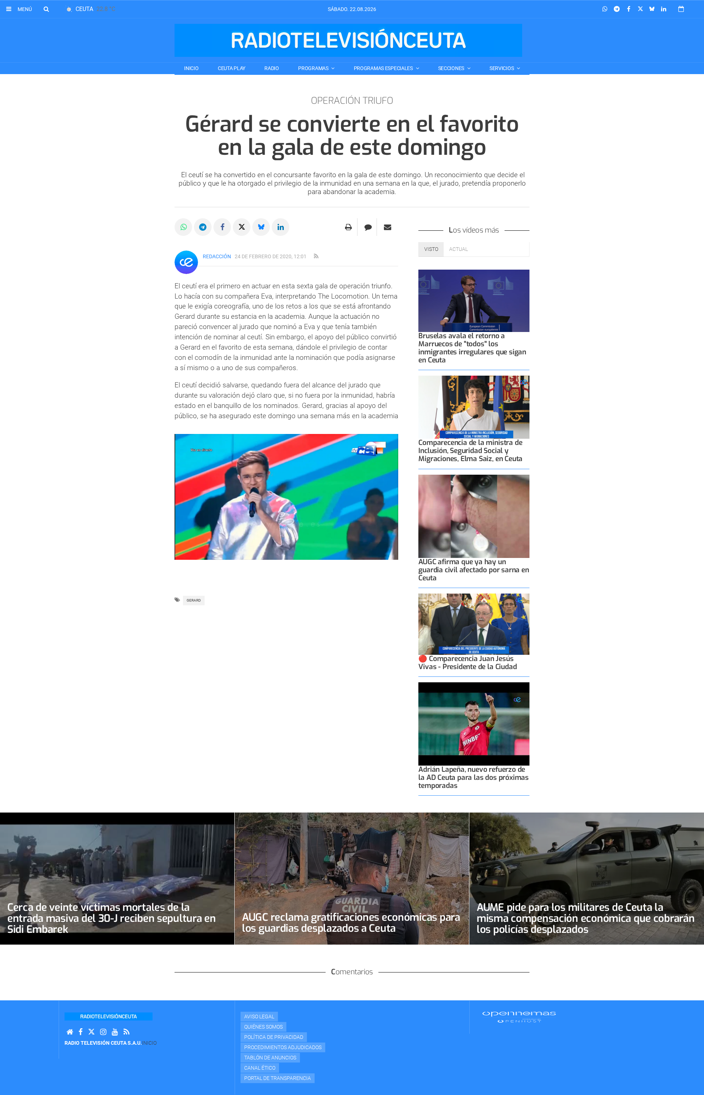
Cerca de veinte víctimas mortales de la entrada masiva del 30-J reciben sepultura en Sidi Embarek (111, 918)
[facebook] (80, 1032)
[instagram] (103, 1032)
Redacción (217, 256)
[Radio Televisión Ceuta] (348, 40)
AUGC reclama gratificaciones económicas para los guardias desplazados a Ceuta (351, 922)
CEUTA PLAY (231, 68)
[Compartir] (605, 9)
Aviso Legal (259, 1016)
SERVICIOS (502, 68)
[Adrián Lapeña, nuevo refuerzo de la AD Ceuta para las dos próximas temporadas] (473, 724)
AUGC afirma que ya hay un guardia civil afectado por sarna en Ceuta (473, 570)
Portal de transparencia (277, 1078)
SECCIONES (451, 68)
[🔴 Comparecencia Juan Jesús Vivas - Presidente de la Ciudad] (473, 624)
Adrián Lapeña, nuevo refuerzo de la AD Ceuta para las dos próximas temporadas (473, 777)
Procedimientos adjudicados (283, 1047)
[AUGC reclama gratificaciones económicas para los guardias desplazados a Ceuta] (352, 878)
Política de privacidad (273, 1037)
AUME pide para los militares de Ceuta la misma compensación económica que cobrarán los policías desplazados (586, 918)
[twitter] (91, 1032)
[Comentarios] (368, 227)
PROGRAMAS (313, 68)
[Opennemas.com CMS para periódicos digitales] (519, 1017)
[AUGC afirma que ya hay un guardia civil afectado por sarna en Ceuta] (473, 516)
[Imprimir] (348, 227)
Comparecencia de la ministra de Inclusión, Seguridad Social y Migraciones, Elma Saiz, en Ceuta (470, 450)
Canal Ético (259, 1068)
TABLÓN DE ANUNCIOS (270, 1058)
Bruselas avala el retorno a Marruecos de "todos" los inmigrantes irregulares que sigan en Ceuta (472, 348)
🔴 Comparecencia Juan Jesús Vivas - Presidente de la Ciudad (467, 662)
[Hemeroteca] (681, 9)
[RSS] (126, 1032)
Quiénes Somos (263, 1027)
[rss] (316, 256)
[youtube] (115, 1032)
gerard (194, 600)
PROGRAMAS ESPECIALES (384, 68)
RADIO (271, 68)
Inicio (191, 68)
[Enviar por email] (387, 227)
